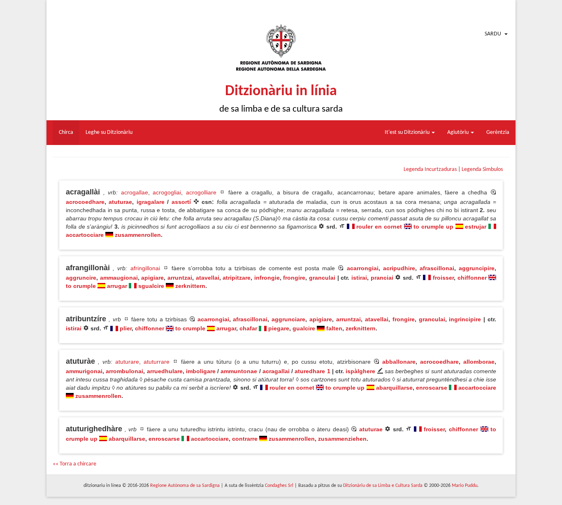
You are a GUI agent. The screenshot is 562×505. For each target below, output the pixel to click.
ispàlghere (360, 371)
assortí (181, 202)
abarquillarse (394, 387)
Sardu (493, 34)
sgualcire (151, 286)
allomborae (479, 361)
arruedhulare (165, 371)
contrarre (245, 438)
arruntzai (179, 277)
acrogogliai (167, 192)
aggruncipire (477, 268)
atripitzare (237, 277)
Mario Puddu (464, 485)
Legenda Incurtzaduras (430, 169)
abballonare (399, 361)
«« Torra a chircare (74, 464)
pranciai (382, 277)
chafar (248, 328)
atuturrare (157, 361)
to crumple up (433, 226)
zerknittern (190, 286)
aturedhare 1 (312, 371)
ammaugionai (119, 277)
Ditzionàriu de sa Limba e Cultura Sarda (383, 485)
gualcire (304, 328)
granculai (322, 277)
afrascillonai (437, 268)
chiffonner (472, 277)
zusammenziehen (342, 438)
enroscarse (431, 387)
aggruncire (81, 277)
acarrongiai (363, 268)
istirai (359, 277)
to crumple (81, 286)
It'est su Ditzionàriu (408, 132)
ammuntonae (239, 371)
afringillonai (145, 268)
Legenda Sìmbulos (482, 169)
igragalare (151, 202)
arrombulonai (124, 371)
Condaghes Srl (279, 485)
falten (334, 328)
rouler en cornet (379, 226)
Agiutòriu (458, 132)
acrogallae (134, 192)
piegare (278, 328)
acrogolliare (201, 192)
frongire (294, 277)
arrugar (117, 286)
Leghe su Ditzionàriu (109, 132)
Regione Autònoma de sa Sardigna (185, 485)
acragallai (276, 371)
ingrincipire (465, 319)
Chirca (66, 132)
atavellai (207, 277)
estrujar (475, 226)
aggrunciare (288, 319)
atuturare (127, 361)
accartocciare (85, 234)
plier (126, 328)
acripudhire (399, 268)
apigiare (152, 277)
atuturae (120, 202)
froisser (443, 277)
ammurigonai (84, 371)
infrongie (267, 277)
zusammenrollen (138, 234)
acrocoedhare (85, 202)
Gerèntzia (497, 132)
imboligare (201, 371)
